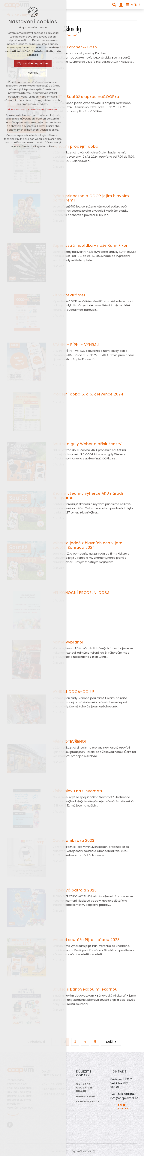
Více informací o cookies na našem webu (32, 109)
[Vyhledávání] (114, 5)
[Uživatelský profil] (121, 5)
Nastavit (33, 72)
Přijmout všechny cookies (32, 63)
